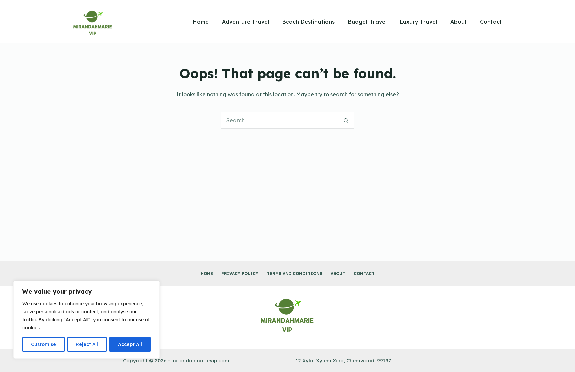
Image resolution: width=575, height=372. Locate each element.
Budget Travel (367, 21)
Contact (491, 21)
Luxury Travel (418, 21)
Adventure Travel (245, 21)
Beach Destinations (308, 21)
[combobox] (279, 120)
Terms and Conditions (294, 273)
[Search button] (346, 120)
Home (201, 21)
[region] (86, 320)
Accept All (130, 344)
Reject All (87, 344)
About (458, 21)
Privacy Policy (239, 273)
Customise (43, 344)
